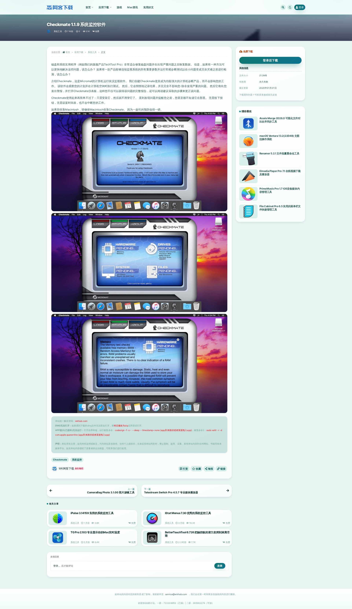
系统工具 (58, 31)
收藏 (198, 468)
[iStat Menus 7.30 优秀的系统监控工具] (152, 518)
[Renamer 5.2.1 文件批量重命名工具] (248, 159)
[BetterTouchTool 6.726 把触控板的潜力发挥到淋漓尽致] (152, 537)
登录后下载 (270, 60)
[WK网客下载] (49, 31)
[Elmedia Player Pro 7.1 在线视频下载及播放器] (248, 176)
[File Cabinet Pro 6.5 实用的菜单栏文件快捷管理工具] (248, 211)
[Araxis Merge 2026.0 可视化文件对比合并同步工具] (248, 123)
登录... (56, 565)
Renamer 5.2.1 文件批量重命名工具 (279, 153)
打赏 (185, 468)
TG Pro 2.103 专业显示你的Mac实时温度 (95, 532)
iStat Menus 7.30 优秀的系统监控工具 (188, 513)
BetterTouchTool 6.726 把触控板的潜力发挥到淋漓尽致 (197, 534)
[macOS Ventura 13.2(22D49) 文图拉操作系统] (248, 141)
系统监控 (77, 459)
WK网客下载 (71, 468)
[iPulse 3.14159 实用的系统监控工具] (58, 518)
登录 (301, 7)
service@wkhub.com (176, 594)
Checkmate (60, 459)
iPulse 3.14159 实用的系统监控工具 (92, 513)
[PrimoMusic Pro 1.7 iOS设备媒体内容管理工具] (248, 194)
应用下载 (78, 52)
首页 (68, 52)
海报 (210, 468)
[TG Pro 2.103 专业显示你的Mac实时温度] (58, 537)
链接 (223, 468)
